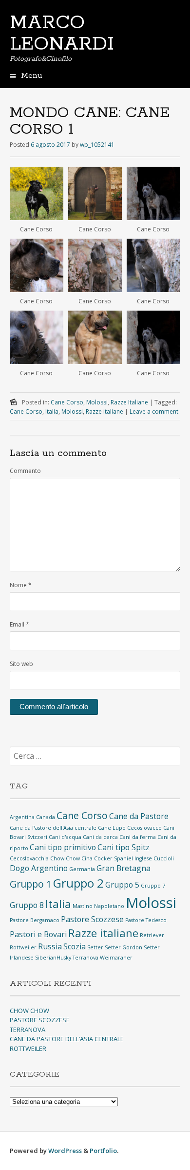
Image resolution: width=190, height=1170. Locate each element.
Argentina (22, 817)
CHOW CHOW (29, 1010)
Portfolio (103, 1150)
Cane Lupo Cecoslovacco (130, 827)
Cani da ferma (137, 837)
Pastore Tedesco (146, 920)
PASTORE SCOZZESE (40, 1019)
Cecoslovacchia (29, 858)
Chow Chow (65, 858)
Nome (21, 585)
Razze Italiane (129, 402)
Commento (25, 471)
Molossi (97, 402)
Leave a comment (154, 411)
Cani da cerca (100, 837)
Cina (87, 858)
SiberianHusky (53, 957)
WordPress (65, 1150)
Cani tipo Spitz (123, 847)
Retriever (152, 935)
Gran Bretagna (123, 868)
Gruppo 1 (31, 884)
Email (19, 624)
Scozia (74, 946)
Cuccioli (163, 858)
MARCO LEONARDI (62, 33)
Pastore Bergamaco (34, 920)
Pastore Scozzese (92, 919)
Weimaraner (116, 957)
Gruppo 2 (78, 883)
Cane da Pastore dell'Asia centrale (53, 827)
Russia (50, 946)
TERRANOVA (27, 1029)
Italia (51, 411)
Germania (82, 869)
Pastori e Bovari (38, 934)
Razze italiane (104, 411)
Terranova (85, 957)
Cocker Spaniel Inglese (123, 858)
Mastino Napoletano (98, 906)
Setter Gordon (123, 947)
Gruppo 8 (27, 905)
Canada (45, 817)
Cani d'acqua (65, 837)
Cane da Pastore (139, 816)
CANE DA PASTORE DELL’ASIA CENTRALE (67, 1038)
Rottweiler (23, 947)
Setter (95, 947)
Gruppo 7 (153, 885)
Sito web (21, 664)
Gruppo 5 (122, 884)
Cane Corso (67, 402)
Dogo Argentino (39, 868)
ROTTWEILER (28, 1048)
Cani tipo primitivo (63, 847)
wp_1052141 (97, 144)
